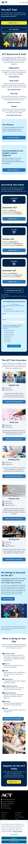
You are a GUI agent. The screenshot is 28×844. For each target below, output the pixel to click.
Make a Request (13, 170)
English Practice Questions (13, 401)
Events (3, 817)
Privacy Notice (17, 831)
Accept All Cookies (14, 841)
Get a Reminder (14, 29)
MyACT (6, 657)
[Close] (26, 821)
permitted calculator (14, 703)
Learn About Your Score (14, 115)
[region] (14, 832)
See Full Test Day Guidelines (13, 718)
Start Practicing (8, 598)
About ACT (4, 812)
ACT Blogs (18, 812)
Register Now (13, 23)
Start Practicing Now (14, 89)
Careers (3, 815)
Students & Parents (9, 799)
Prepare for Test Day (14, 102)
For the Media (19, 817)
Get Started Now (14, 76)
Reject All (14, 838)
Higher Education (8, 803)
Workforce (6, 806)
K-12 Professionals (8, 801)
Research (18, 815)
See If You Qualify (13, 137)
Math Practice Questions (14, 439)
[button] (14, 40)
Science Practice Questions (14, 518)
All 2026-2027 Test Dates (14, 290)
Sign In (17, 819)
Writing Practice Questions (14, 559)
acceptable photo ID (15, 665)
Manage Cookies (14, 834)
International (7, 808)
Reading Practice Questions (14, 476)
